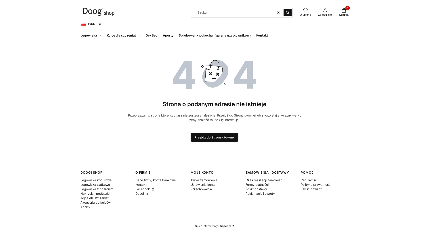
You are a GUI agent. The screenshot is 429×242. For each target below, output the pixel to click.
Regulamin (308, 180)
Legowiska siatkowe (95, 184)
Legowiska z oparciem (96, 189)
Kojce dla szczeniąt (94, 198)
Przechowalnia (201, 189)
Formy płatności (257, 184)
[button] (288, 12)
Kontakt (141, 184)
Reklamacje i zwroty (260, 193)
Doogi (140, 193)
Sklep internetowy (213, 226)
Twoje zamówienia (204, 180)
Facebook (143, 189)
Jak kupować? (311, 189)
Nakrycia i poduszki (94, 193)
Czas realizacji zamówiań (264, 180)
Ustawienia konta (203, 184)
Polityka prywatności (316, 184)
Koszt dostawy (256, 189)
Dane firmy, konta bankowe (155, 180)
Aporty (85, 207)
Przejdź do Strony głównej (214, 137)
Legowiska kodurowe (95, 180)
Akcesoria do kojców (95, 202)
